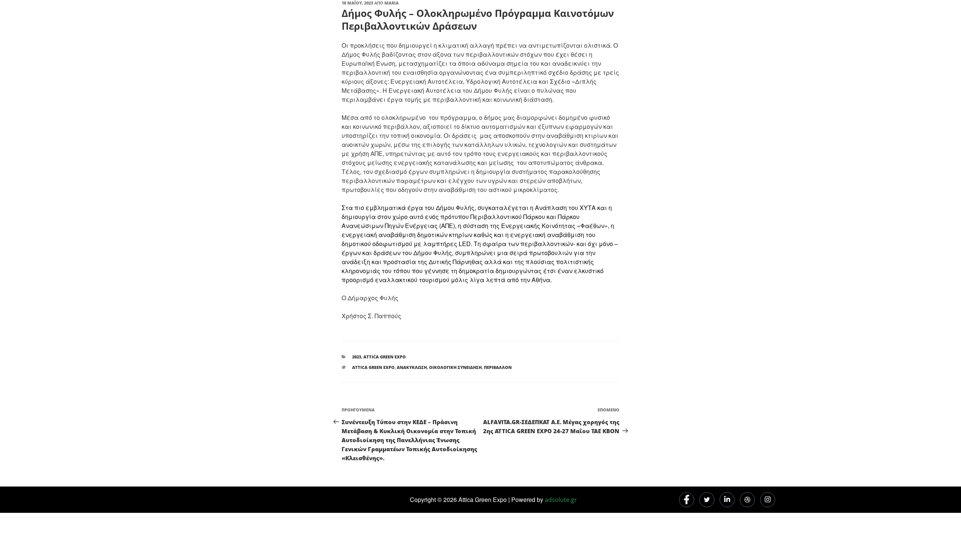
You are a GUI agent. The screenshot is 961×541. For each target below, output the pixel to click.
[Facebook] (686, 499)
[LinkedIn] (727, 499)
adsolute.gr (561, 500)
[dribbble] (747, 499)
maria (391, 3)
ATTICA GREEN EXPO (373, 367)
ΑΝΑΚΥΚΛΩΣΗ (412, 367)
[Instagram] (767, 499)
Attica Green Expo (384, 357)
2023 (356, 357)
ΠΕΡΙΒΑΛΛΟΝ (498, 367)
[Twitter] (706, 499)
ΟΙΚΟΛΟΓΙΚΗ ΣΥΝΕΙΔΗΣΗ (455, 367)
